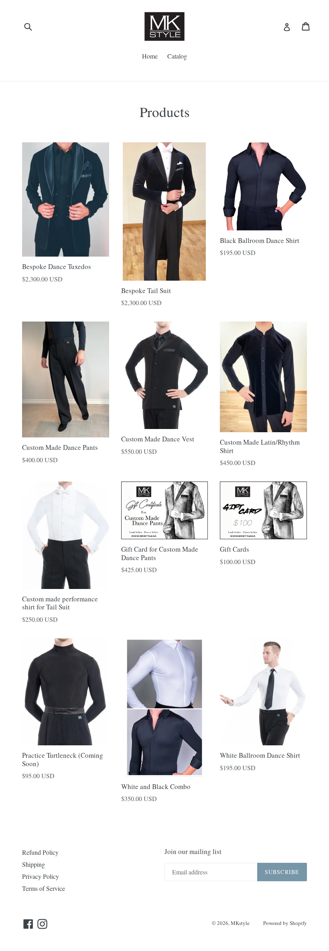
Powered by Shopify (285, 923)
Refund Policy (40, 852)
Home (150, 56)
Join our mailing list (192, 852)
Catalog (177, 56)
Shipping (33, 864)
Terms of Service (43, 888)
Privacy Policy (40, 876)
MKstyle (240, 923)
